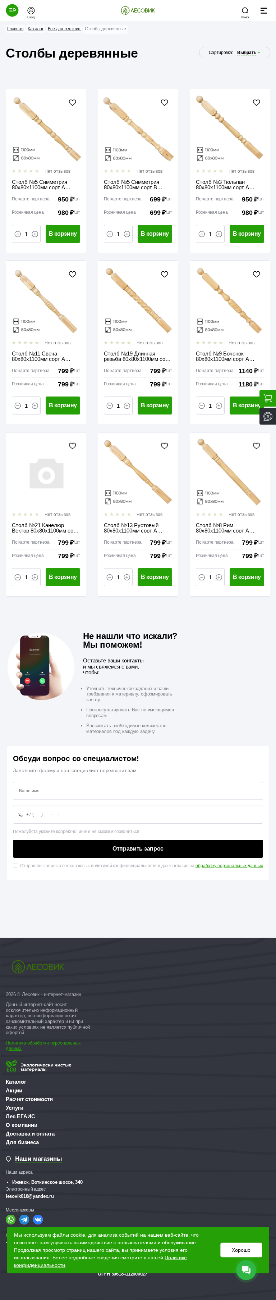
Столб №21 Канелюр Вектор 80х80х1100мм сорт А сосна (45, 527)
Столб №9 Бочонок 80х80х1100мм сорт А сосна (222, 356)
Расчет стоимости (29, 1099)
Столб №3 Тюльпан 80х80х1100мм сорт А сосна (222, 184)
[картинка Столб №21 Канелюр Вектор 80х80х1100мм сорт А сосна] (46, 472)
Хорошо (241, 1250)
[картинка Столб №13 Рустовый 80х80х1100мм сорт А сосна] (138, 472)
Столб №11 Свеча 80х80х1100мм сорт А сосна (38, 356)
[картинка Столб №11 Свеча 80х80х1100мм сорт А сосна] (46, 301)
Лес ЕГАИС (20, 1116)
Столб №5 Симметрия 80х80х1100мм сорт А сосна (39, 184)
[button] (12, 10)
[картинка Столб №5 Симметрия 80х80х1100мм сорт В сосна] (138, 129)
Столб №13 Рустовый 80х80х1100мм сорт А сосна (131, 527)
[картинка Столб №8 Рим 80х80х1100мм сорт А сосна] (230, 472)
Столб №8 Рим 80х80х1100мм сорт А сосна (222, 527)
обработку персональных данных (229, 865)
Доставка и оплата (30, 1134)
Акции (14, 1090)
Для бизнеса (22, 1142)
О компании (21, 1125)
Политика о (18, 1043)
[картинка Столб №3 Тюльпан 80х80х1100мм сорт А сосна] (230, 129)
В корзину (63, 234)
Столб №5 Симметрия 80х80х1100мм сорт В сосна (131, 184)
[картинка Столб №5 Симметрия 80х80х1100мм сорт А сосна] (46, 129)
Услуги (14, 1108)
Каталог (16, 1082)
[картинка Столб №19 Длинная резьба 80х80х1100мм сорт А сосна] (138, 301)
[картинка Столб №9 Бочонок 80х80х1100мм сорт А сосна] (230, 301)
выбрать (246, 52)
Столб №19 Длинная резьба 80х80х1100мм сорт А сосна (137, 356)
